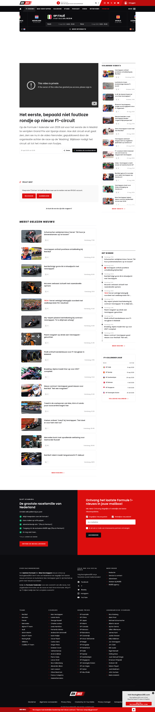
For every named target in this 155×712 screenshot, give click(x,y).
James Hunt (113, 633)
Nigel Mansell (113, 651)
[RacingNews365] (26, 3)
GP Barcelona (85, 633)
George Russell (56, 620)
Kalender (57, 9)
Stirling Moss (113, 654)
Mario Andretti (114, 675)
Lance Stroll (55, 660)
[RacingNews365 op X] (111, 3)
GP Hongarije (84, 645)
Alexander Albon (57, 666)
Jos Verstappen (114, 642)
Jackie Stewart (114, 636)
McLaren (25, 617)
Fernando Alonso (57, 629)
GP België (83, 642)
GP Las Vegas (85, 666)
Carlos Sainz (55, 642)
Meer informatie (79, 29)
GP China (83, 617)
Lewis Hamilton (56, 627)
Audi (23, 629)
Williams (25, 642)
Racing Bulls (26, 639)
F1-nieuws (30, 9)
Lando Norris (55, 617)
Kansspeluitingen (120, 702)
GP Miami (83, 623)
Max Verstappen (44, 9)
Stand (67, 9)
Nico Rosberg (113, 614)
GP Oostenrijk (85, 636)
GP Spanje (83, 654)
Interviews (94, 9)
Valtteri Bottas (56, 651)
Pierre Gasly (55, 657)
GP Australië (84, 614)
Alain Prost (112, 617)
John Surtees (113, 672)
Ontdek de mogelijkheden (33, 544)
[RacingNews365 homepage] (21, 9)
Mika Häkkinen (114, 639)
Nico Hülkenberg (57, 663)
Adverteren (113, 579)
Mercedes (25, 623)
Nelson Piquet (114, 666)
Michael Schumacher (117, 620)
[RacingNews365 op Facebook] (108, 3)
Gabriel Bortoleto (57, 678)
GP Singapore (85, 660)
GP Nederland (85, 648)
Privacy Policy (66, 702)
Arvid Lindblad (56, 654)
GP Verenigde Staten (87, 663)
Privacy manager (104, 702)
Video (84, 9)
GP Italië (83, 651)
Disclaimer (32, 702)
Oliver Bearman (56, 672)
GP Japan (83, 620)
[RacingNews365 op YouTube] (118, 3)
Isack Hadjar (55, 636)
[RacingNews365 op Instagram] (104, 3)
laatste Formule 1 (29, 573)
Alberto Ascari (114, 623)
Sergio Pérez (55, 645)
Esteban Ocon (56, 648)
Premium (105, 9)
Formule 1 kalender (33, 585)
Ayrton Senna (114, 627)
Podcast (76, 9)
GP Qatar (83, 669)
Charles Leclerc (56, 623)
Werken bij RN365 (115, 582)
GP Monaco (84, 629)
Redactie (112, 572)
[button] (36, 19)
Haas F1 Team (27, 636)
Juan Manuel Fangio (116, 657)
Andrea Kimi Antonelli (58, 633)
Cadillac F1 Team (28, 645)
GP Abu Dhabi (85, 672)
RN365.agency (114, 585)
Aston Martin (26, 633)
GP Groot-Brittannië (87, 639)
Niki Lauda (112, 648)
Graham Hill (113, 663)
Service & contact (115, 576)
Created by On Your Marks (84, 702)
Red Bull (24, 614)
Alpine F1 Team (27, 627)
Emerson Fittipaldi (115, 660)
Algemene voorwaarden (48, 702)
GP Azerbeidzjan (86, 657)
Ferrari (24, 620)
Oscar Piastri (55, 639)
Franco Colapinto (57, 675)
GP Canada (84, 627)
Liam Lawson (55, 669)
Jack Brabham (114, 669)
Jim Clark (112, 645)
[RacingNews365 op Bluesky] (115, 3)
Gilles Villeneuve (115, 629)
